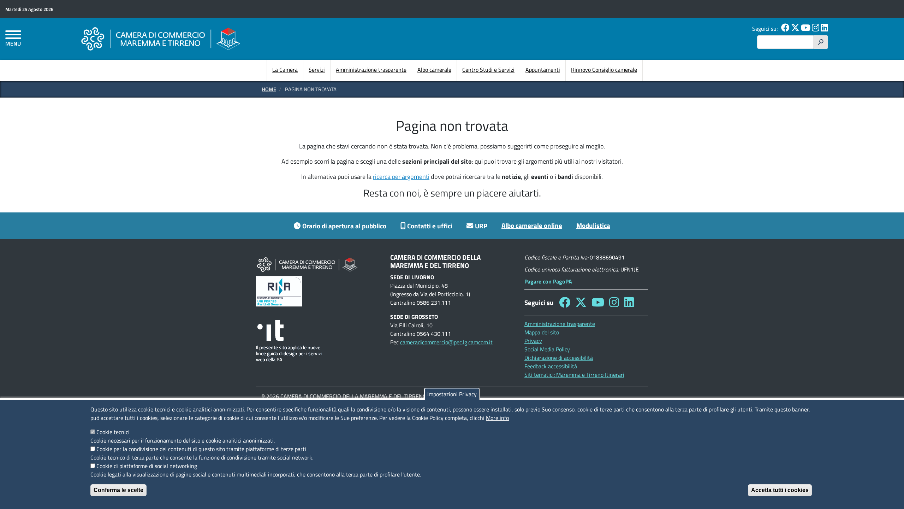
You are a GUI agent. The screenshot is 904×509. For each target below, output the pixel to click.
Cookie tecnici (113, 432)
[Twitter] (795, 28)
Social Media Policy (547, 349)
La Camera (285, 69)
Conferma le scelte (118, 490)
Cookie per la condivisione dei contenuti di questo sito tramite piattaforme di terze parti (201, 449)
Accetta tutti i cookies (780, 490)
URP (481, 226)
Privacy (533, 341)
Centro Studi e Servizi (488, 69)
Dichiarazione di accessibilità (558, 357)
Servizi (317, 69)
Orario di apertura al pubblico (344, 226)
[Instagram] (815, 28)
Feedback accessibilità (550, 366)
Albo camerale (434, 69)
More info (497, 418)
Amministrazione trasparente (371, 69)
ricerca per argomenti (401, 176)
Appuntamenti (542, 69)
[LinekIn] (824, 28)
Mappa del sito (541, 332)
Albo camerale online (531, 225)
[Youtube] (805, 28)
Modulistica (593, 225)
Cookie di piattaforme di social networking (146, 466)
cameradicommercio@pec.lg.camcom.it (446, 342)
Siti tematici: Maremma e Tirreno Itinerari (574, 374)
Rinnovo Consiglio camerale (604, 69)
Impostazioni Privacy (452, 394)
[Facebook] (785, 28)
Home (269, 89)
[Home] (160, 38)
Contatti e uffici (429, 226)
